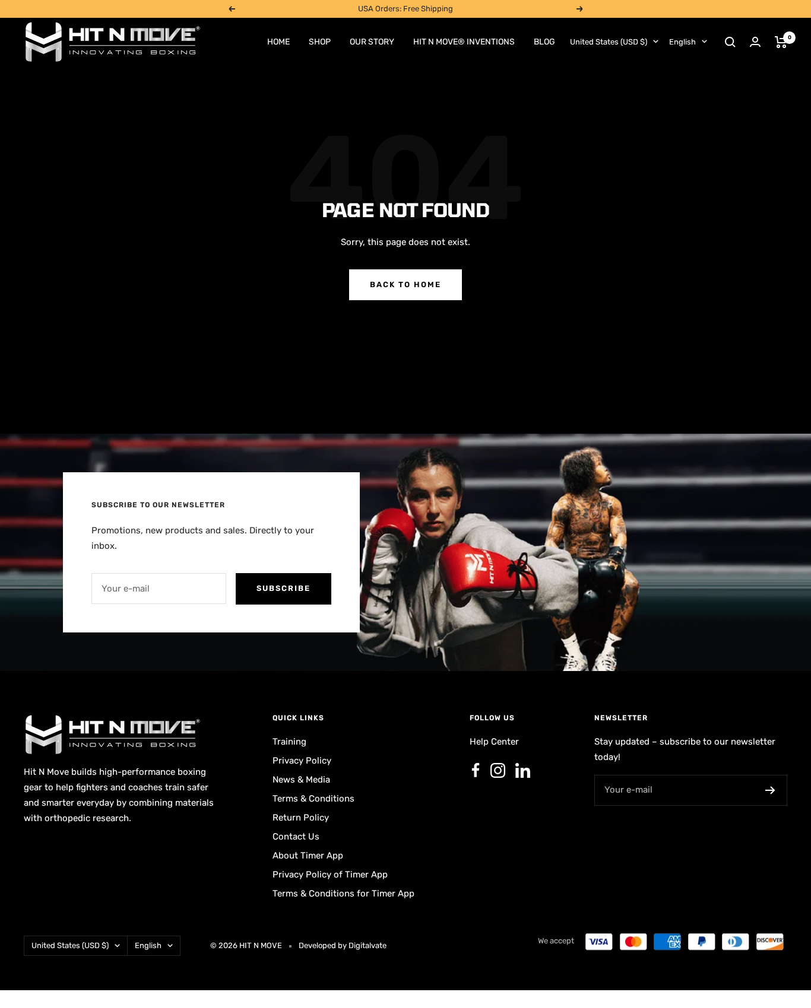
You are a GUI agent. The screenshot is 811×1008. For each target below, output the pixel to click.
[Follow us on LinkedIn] (522, 771)
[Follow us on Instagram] (497, 771)
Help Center (494, 741)
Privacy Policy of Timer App (330, 874)
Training (289, 741)
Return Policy (301, 817)
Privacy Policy (302, 760)
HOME (278, 42)
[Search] (730, 42)
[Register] (770, 790)
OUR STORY (372, 42)
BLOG (544, 42)
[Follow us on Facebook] (475, 771)
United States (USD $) (608, 41)
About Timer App (308, 855)
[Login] (755, 42)
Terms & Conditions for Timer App (343, 893)
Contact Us (296, 836)
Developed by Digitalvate (343, 945)
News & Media (301, 779)
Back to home (405, 284)
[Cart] (781, 42)
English (682, 41)
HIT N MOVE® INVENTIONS (464, 42)
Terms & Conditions (313, 798)
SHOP (320, 42)
